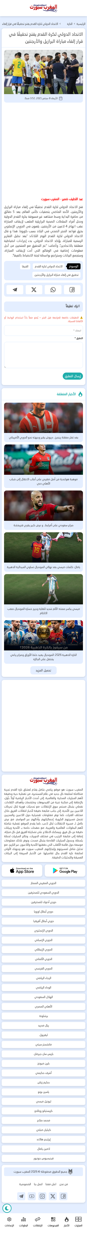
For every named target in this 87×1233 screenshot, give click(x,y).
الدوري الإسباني (43, 940)
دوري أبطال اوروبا (43, 911)
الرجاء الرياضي (43, 978)
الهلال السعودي (43, 997)
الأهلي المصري (43, 1006)
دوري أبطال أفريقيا (43, 921)
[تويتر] (53, 1196)
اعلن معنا (51, 1184)
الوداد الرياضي (43, 987)
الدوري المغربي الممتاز (43, 883)
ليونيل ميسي (43, 1101)
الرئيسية (80, 24)
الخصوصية (25, 1184)
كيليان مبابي (43, 1130)
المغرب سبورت (22, 1171)
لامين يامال (43, 1149)
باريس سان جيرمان (43, 1054)
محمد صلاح (43, 1120)
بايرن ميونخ (43, 1063)
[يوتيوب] (32, 1196)
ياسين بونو (43, 1092)
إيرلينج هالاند (44, 1139)
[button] (72, 289)
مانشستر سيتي (43, 1044)
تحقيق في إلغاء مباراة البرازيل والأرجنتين (56, 275)
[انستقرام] (42, 1196)
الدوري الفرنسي (43, 968)
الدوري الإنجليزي (43, 930)
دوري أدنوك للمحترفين (43, 902)
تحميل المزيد (44, 670)
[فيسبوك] (63, 1196)
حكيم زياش (43, 1082)
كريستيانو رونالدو (43, 1111)
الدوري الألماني (43, 959)
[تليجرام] (21, 1196)
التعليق (78, 338)
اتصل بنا (38, 1184)
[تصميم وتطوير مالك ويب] (70, 1172)
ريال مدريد (43, 1025)
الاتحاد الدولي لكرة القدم (49, 266)
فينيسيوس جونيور (44, 1158)
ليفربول (43, 1035)
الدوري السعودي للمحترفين (43, 892)
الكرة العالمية (67, 24)
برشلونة (43, 1016)
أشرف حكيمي (43, 1073)
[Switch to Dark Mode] (7, 1208)
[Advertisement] (43, 149)
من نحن (63, 1184)
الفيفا (25, 266)
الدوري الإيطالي (43, 949)
